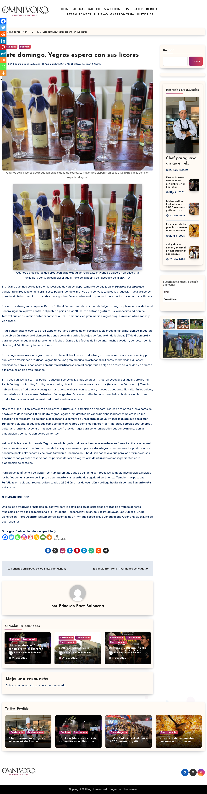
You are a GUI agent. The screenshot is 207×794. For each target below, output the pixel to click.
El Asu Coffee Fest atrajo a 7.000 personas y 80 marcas (128, 742)
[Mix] (3, 60)
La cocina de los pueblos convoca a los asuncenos (176, 227)
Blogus (113, 789)
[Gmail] (30, 537)
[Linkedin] (3, 40)
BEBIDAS (152, 9)
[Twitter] (11, 537)
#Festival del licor (81, 64)
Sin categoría (119, 732)
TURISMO (101, 14)
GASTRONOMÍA (122, 14)
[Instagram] (24, 537)
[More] (49, 537)
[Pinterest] (3, 47)
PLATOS (137, 9)
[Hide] (1, 79)
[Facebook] (5, 537)
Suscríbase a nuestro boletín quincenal (180, 283)
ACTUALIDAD (83, 9)
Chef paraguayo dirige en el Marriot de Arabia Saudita (27, 742)
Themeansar (129, 789)
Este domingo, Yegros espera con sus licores (70, 55)
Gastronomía (67, 642)
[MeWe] (3, 53)
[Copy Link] (36, 537)
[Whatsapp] (18, 537)
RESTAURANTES (79, 14)
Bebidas (24, 46)
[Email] (43, 537)
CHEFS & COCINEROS (112, 9)
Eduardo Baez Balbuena (26, 64)
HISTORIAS (145, 14)
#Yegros (97, 64)
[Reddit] (3, 34)
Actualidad (9, 46)
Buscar (168, 50)
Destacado (29, 639)
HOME (66, 9)
